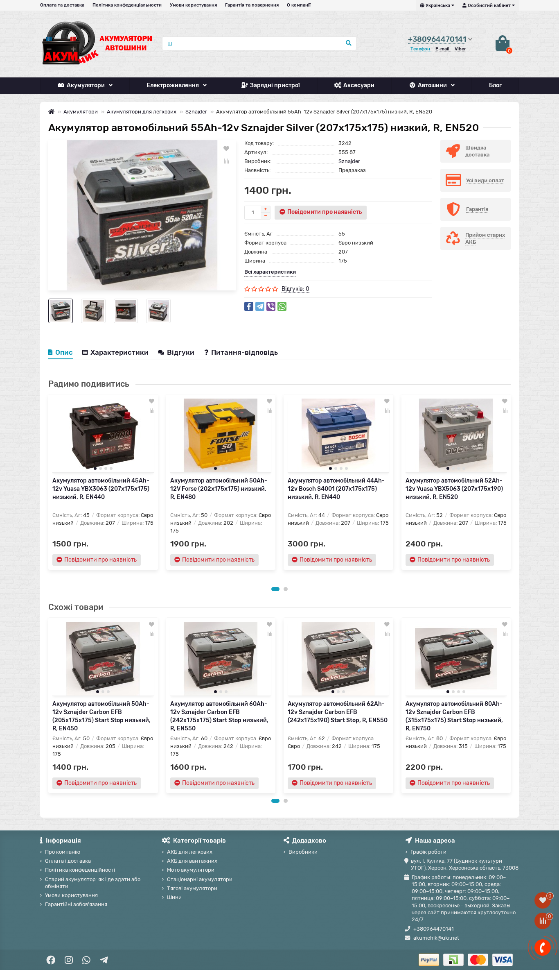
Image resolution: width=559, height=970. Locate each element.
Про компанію (62, 852)
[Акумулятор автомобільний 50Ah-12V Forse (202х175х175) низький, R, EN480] (221, 435)
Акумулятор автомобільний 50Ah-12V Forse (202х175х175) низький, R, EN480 (218, 489)
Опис (64, 352)
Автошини (432, 85)
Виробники (303, 852)
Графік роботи (428, 852)
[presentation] (48, 487)
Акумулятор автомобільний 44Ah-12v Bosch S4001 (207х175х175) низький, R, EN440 (336, 489)
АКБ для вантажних (192, 861)
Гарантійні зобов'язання (76, 904)
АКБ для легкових (189, 852)
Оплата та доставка (62, 5)
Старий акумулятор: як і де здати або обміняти (92, 882)
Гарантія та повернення (252, 5)
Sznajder (196, 112)
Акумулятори (86, 85)
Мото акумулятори (190, 870)
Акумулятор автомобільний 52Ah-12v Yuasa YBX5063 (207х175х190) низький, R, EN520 (454, 489)
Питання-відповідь (244, 352)
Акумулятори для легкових (141, 112)
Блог (495, 85)
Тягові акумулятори (192, 888)
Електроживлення (173, 85)
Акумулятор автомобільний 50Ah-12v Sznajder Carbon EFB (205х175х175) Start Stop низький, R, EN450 (101, 716)
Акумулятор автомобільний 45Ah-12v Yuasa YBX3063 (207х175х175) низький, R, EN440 (100, 489)
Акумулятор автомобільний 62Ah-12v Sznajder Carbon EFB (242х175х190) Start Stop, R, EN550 (338, 712)
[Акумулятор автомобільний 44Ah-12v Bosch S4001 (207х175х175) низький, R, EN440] (338, 435)
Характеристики (119, 352)
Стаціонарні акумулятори (199, 879)
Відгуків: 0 (295, 289)
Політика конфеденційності (80, 870)
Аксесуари (358, 85)
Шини (174, 897)
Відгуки (181, 352)
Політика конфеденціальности (127, 5)
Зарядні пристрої (275, 85)
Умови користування (193, 5)
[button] (275, 589)
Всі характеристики (270, 272)
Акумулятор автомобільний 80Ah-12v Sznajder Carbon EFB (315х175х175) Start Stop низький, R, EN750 (454, 716)
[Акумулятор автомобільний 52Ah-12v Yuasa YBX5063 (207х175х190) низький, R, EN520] (456, 435)
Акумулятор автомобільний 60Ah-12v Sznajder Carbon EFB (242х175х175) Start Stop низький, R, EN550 (219, 716)
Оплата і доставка (68, 861)
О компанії (299, 5)
